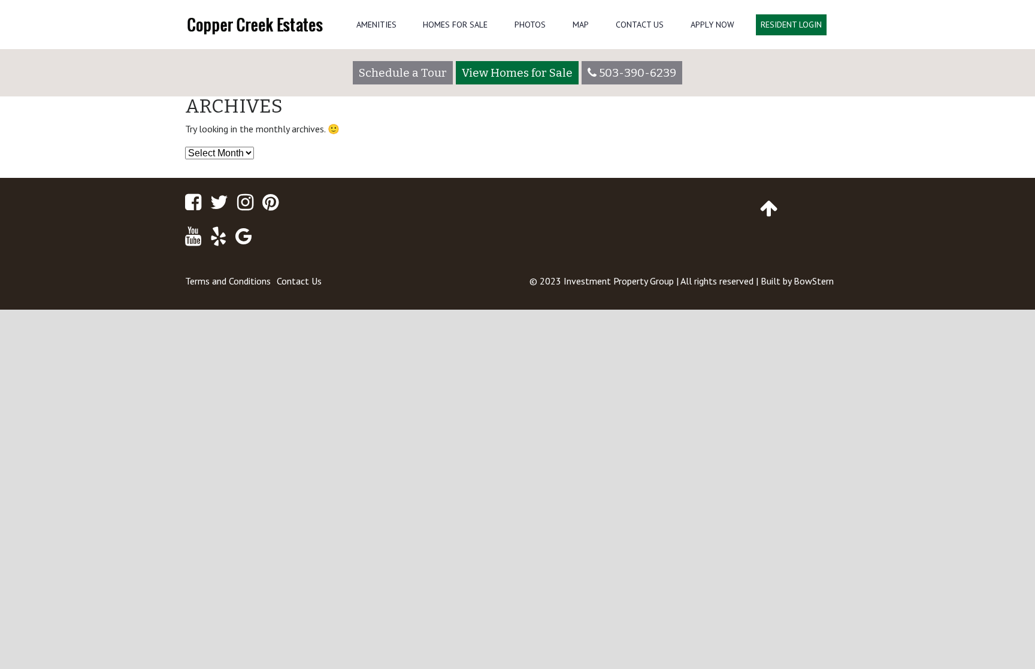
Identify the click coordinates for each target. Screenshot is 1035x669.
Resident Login (791, 24)
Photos (530, 24)
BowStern (814, 281)
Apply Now (712, 24)
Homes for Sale (455, 24)
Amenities (376, 24)
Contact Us (640, 24)
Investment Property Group (619, 281)
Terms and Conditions (228, 281)
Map (581, 24)
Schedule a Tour (403, 73)
